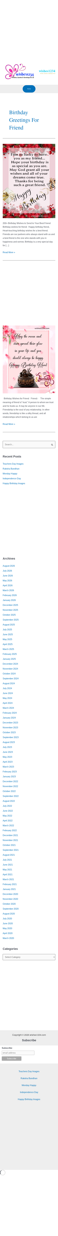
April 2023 (8, 762)
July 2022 (7, 806)
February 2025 (10, 654)
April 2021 (8, 874)
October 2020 (9, 904)
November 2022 (10, 786)
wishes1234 (47, 70)
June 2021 (8, 865)
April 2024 (8, 703)
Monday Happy (10, 473)
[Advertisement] (29, 29)
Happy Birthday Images (14, 483)
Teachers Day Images (13, 464)
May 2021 (7, 869)
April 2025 (8, 644)
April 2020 (8, 933)
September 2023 (11, 737)
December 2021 (10, 835)
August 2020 (9, 914)
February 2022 (10, 830)
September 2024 (11, 678)
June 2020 (8, 923)
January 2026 (9, 600)
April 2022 (8, 820)
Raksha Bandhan (11, 469)
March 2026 (8, 590)
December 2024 (10, 664)
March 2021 (8, 879)
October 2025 (9, 615)
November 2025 (10, 610)
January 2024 (9, 718)
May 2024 (7, 698)
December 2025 (10, 605)
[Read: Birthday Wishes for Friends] (29, 359)
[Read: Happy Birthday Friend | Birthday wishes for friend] (29, 181)
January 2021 (9, 889)
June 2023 (8, 752)
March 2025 (8, 649)
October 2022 (9, 791)
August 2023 (9, 742)
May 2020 (7, 928)
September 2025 (11, 620)
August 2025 (9, 625)
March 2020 (8, 938)
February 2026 (10, 595)
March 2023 (8, 767)
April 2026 (8, 585)
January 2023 (9, 776)
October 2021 (9, 845)
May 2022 (7, 816)
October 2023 (9, 732)
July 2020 (7, 918)
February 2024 (10, 713)
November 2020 (10, 899)
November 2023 (10, 727)
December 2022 (10, 781)
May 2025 (7, 639)
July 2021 (7, 860)
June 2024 (8, 693)
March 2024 (8, 708)
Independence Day (12, 478)
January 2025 (9, 659)
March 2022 (8, 825)
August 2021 (9, 855)
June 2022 (8, 811)
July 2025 (7, 629)
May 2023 (7, 757)
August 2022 (9, 801)
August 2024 (9, 683)
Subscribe (7, 1048)
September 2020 (11, 909)
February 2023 (10, 771)
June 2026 (8, 576)
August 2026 (9, 566)
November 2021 (10, 840)
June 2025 (8, 634)
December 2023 (10, 722)
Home (29, 89)
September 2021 (11, 850)
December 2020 (10, 894)
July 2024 (7, 688)
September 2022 (11, 796)
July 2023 (7, 747)
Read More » (9, 252)
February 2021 (10, 884)
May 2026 (7, 580)
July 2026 (7, 571)
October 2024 (9, 673)
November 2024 (10, 669)
